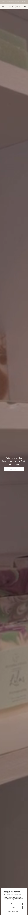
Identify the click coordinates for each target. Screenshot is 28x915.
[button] (3, 6)
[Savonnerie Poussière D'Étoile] (14, 6)
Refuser (13, 907)
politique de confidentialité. (12, 899)
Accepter (13, 903)
